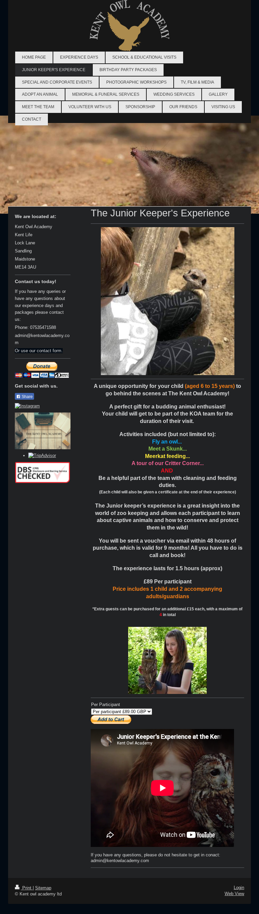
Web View (234, 893)
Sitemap (43, 887)
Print (27, 887)
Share (27, 396)
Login (239, 887)
